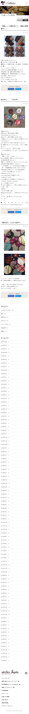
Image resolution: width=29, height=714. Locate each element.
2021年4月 (5, 398)
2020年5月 (5, 423)
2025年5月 (5, 345)
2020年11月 (5, 409)
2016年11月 (5, 568)
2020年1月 (5, 433)
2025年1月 (5, 349)
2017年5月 (5, 547)
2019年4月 (5, 465)
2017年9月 (5, 533)
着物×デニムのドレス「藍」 (8, 687)
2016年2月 (5, 600)
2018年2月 (5, 515)
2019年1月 (5, 476)
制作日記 (4, 317)
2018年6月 (5, 501)
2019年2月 (5, 472)
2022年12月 (5, 370)
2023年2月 (5, 363)
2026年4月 (5, 341)
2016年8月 (5, 579)
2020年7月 (5, 416)
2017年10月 (5, 529)
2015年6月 (5, 628)
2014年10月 (5, 656)
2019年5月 (5, 462)
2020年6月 (5, 419)
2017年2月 (5, 557)
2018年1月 (5, 518)
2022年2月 (5, 373)
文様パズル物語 (5, 696)
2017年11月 (5, 526)
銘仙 (3, 313)
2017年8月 (5, 536)
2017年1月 (5, 561)
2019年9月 (5, 448)
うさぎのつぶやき (7, 310)
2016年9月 (5, 575)
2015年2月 (5, 642)
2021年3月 (5, 402)
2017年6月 (5, 543)
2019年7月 (5, 455)
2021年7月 (5, 387)
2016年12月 (5, 564)
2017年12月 (5, 522)
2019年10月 (5, 444)
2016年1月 (5, 603)
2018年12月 (5, 479)
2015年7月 (5, 625)
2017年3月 (5, 554)
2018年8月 (5, 494)
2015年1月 (5, 646)
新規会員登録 (5, 702)
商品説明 (4, 327)
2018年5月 (5, 504)
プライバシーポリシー (7, 705)
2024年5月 (5, 356)
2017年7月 (5, 540)
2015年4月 (5, 635)
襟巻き (4, 331)
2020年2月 (5, 430)
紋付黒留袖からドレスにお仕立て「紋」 (11, 684)
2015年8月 (5, 621)
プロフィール (5, 693)
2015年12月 (5, 607)
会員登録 (25, 20)
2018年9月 (5, 490)
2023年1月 (5, 366)
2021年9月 (5, 380)
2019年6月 (5, 458)
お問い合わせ (5, 699)
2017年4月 (5, 550)
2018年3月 (5, 511)
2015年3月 (5, 639)
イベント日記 (6, 324)
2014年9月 (5, 660)
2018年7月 (5, 497)
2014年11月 (5, 653)
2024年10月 (5, 352)
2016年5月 (5, 589)
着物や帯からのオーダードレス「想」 (11, 681)
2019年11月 (5, 441)
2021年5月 (5, 395)
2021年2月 (5, 405)
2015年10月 (5, 614)
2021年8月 (5, 384)
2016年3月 (5, 596)
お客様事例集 (5, 690)
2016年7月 (5, 582)
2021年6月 (5, 391)
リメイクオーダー (6, 678)
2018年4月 (5, 508)
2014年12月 (5, 649)
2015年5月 (5, 632)
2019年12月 (5, 437)
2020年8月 (5, 412)
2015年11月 (5, 610)
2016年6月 (5, 586)
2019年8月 (5, 451)
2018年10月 (5, 487)
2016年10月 (5, 572)
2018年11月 (5, 483)
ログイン (19, 20)
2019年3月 (5, 469)
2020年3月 (5, 426)
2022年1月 (5, 377)
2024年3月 (5, 359)
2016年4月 (5, 593)
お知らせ (4, 320)
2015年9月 (5, 618)
